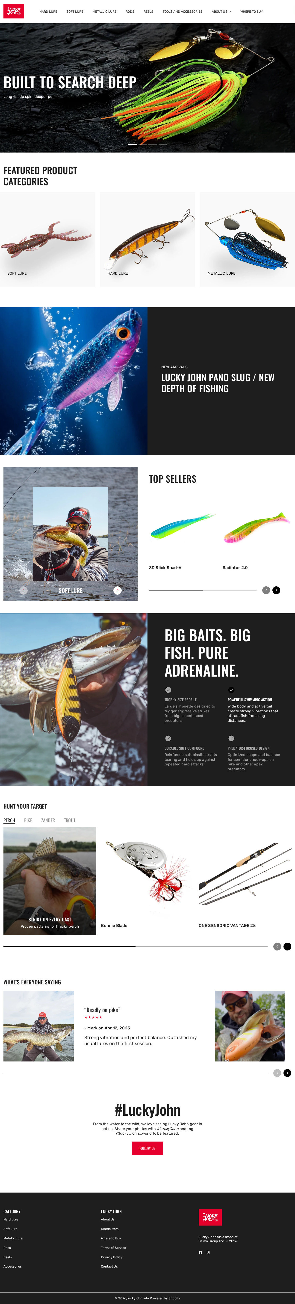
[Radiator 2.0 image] (257, 527)
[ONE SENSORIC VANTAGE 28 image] (245, 873)
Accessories (12, 1266)
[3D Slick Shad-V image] (183, 527)
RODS (130, 12)
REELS (148, 12)
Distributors (109, 1229)
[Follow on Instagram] (207, 1252)
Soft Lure (10, 1229)
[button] (221, 11)
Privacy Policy (111, 1257)
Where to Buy (111, 1238)
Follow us (147, 1148)
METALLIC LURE (105, 12)
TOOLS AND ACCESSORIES (183, 12)
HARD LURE (48, 12)
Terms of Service (113, 1248)
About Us (108, 1219)
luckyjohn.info (138, 1298)
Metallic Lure (13, 1238)
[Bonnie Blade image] (147, 873)
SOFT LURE (74, 12)
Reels (7, 1257)
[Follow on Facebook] (200, 1252)
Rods (7, 1248)
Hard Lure (10, 1219)
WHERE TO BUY (251, 12)
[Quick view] (212, 557)
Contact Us (109, 1266)
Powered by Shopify (165, 1298)
